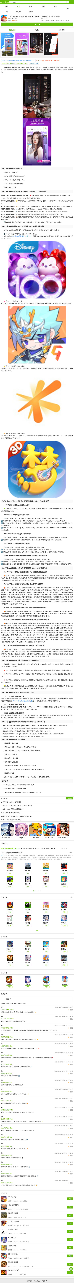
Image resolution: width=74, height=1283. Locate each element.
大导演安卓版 (12, 1197)
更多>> (71, 852)
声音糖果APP (12, 1237)
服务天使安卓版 (13, 1254)
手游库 (18, 12)
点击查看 (69, 798)
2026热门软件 (34, 63)
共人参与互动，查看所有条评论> (13, 1003)
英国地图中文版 (13, 1229)
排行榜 (31, 12)
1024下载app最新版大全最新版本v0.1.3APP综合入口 (18, 61)
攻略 (67, 8)
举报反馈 (44, 1281)
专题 (55, 6)
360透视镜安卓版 (13, 1205)
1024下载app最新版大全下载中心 (21, 236)
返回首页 (37, 1281)
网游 (30, 6)
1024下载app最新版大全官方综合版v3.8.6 (14, 63)
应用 (18, 6)
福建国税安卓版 (13, 1213)
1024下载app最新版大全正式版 (11, 853)
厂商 (6, 12)
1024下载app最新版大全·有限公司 (19, 897)
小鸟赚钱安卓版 (13, 1262)
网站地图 (29, 1281)
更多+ (71, 897)
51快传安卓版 (12, 1245)
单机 (43, 6)
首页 (6, 6)
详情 (70, 1199)
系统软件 (14, 20)
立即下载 (37, 24)
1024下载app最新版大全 (4, 2)
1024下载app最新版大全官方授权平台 (47, 61)
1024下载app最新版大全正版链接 (23, 701)
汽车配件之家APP (13, 1221)
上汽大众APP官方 (13, 1270)
